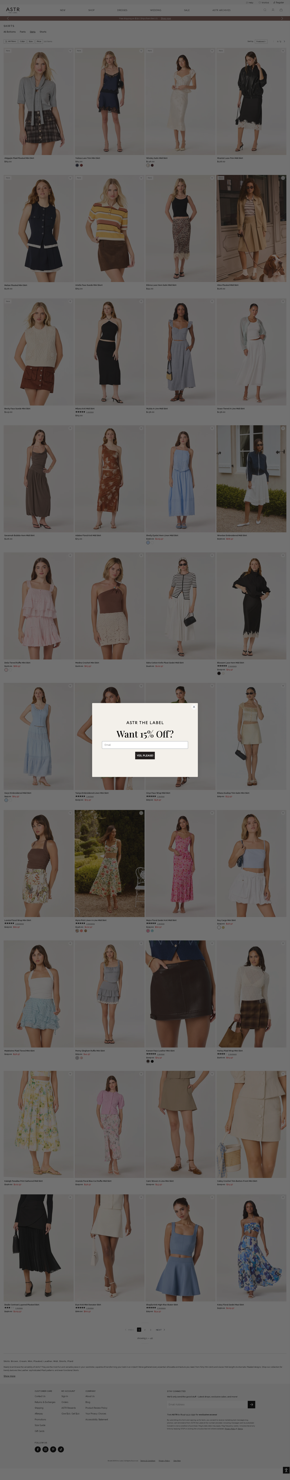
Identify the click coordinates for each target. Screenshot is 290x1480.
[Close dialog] (194, 707)
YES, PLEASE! (145, 755)
